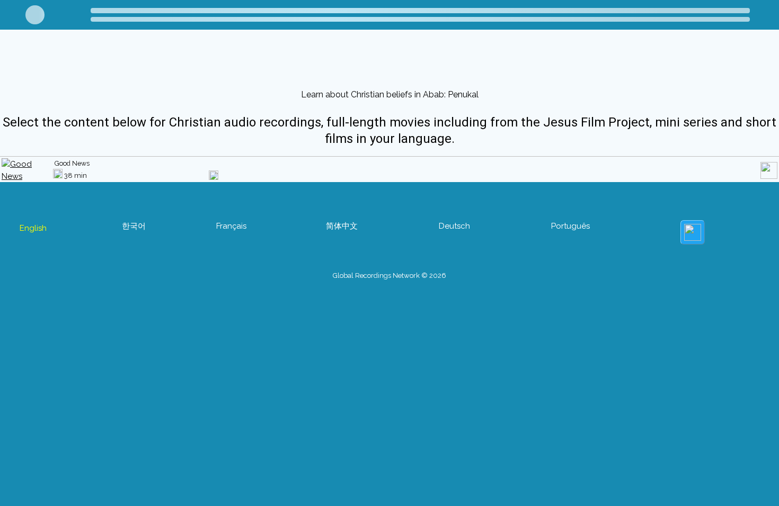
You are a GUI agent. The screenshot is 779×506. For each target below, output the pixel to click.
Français (231, 226)
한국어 (134, 226)
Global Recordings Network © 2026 (389, 275)
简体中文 (342, 226)
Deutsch (454, 226)
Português (570, 226)
